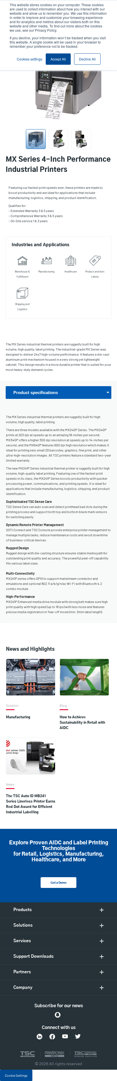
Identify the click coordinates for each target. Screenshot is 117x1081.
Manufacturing (18, 717)
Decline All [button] (87, 59)
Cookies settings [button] (29, 59)
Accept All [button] (58, 59)
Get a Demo (58, 882)
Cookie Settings (16, 1075)
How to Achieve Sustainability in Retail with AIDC (82, 722)
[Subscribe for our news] (57, 1015)
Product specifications (35, 392)
